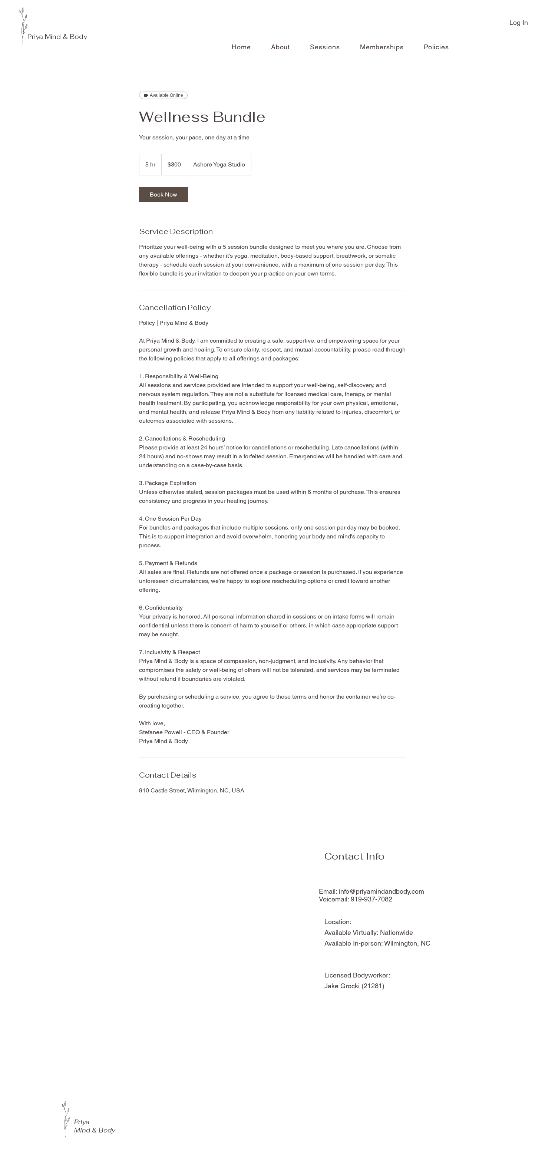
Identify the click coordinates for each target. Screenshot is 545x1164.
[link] (163, 194)
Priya (36, 36)
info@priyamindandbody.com (381, 891)
